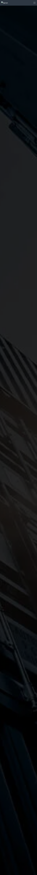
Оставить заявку (8, 455)
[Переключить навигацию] (34, 3)
